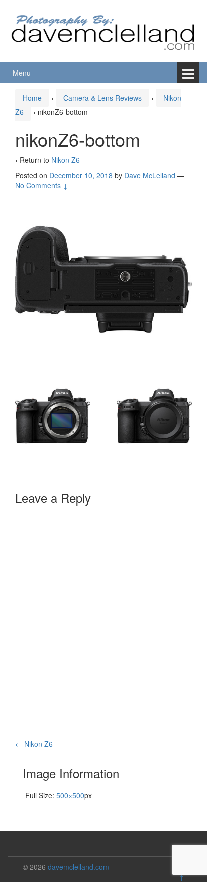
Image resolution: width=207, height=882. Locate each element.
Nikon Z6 (65, 160)
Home (32, 98)
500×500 (70, 795)
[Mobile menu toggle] (188, 72)
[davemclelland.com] (103, 30)
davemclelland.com (78, 867)
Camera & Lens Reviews (102, 98)
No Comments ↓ (41, 185)
